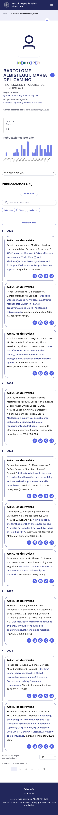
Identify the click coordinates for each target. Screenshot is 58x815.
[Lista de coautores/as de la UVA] (51, 276)
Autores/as (8, 210)
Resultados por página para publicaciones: (10, 757)
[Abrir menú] (51, 5)
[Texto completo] (40, 496)
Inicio (5, 13)
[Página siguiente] (38, 769)
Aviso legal (29, 789)
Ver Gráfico (29, 193)
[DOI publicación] (40, 276)
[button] (47, 20)
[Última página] (44, 769)
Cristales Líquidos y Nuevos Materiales (22, 102)
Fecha (31, 210)
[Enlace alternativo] (40, 440)
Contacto (29, 793)
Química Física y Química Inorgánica (21, 95)
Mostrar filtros (29, 222)
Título (21, 210)
